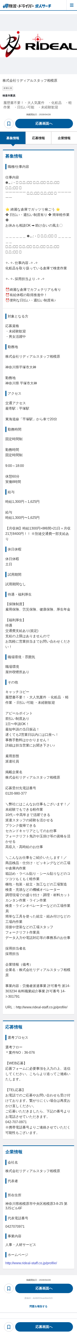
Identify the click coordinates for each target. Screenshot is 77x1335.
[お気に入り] (8, 123)
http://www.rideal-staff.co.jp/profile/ (31, 1263)
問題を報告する (38, 1306)
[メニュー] (71, 5)
